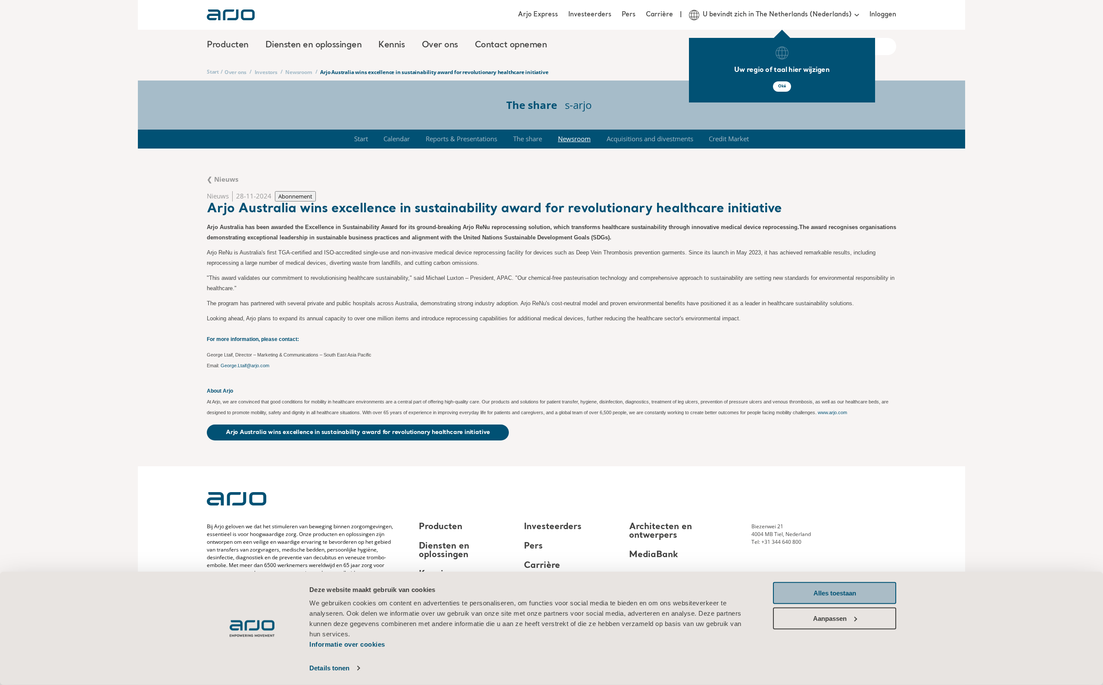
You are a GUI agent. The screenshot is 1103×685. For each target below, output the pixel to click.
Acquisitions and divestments (650, 138)
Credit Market (729, 138)
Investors (266, 72)
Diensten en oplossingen (444, 550)
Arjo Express (538, 15)
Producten (440, 527)
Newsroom (298, 72)
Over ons (235, 72)
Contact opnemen (511, 45)
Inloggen (882, 15)
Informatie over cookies (347, 644)
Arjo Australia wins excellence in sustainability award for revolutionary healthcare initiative (358, 432)
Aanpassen (830, 618)
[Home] (231, 15)
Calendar (396, 138)
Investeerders (589, 15)
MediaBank (653, 555)
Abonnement (295, 196)
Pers (629, 15)
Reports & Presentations (461, 138)
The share (527, 138)
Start (213, 71)
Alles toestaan (834, 593)
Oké (782, 86)
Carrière (659, 15)
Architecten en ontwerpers (660, 531)
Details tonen (329, 668)
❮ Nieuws (222, 179)
